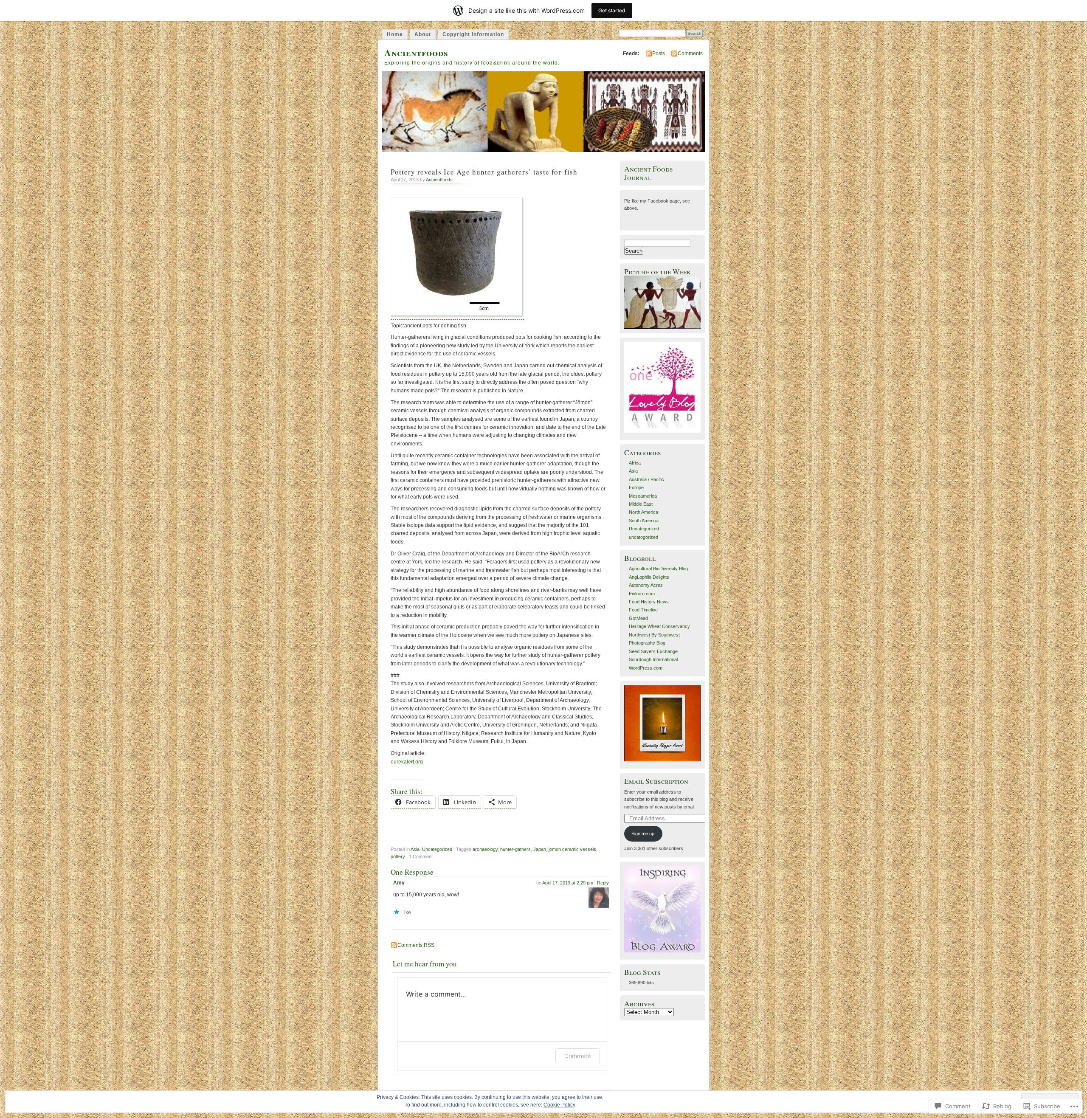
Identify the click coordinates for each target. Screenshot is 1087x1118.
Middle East (641, 504)
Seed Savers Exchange (653, 651)
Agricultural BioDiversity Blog (658, 568)
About (422, 34)
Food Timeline (643, 609)
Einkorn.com (642, 593)
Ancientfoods (416, 52)
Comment (577, 1055)
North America (643, 512)
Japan (539, 849)
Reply (603, 882)
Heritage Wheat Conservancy (659, 626)
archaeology (485, 849)
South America (644, 520)
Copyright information (473, 34)
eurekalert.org (407, 762)
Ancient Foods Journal (648, 173)
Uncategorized (437, 849)
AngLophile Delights (649, 577)
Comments (690, 53)
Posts (658, 53)
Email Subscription (656, 781)
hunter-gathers (515, 849)
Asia (415, 849)
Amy (399, 883)
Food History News (649, 601)
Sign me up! (643, 833)
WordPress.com (645, 667)
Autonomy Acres (646, 585)
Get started (611, 10)
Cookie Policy (559, 1105)
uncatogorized (643, 537)
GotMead (638, 618)
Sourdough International (653, 659)
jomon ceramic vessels (572, 849)
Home (395, 34)
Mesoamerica (643, 495)
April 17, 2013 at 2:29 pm (567, 882)
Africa (635, 462)
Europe (636, 487)
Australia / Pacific (646, 479)
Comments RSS (415, 945)
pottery (398, 856)
